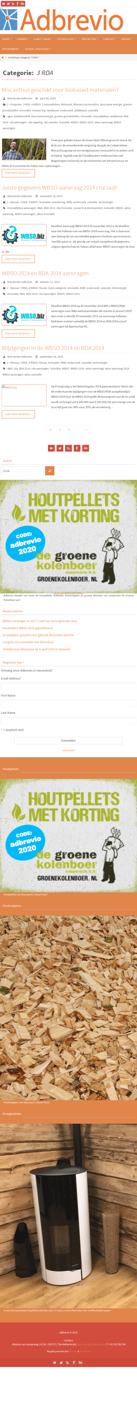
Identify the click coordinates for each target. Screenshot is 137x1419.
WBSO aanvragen (25, 204)
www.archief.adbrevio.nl (91, 1327)
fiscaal (43, 276)
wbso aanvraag (104, 118)
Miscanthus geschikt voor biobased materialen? (60, 89)
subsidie (93, 108)
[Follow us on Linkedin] (22, 4)
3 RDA (26, 103)
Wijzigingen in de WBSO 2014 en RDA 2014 (53, 335)
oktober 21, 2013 (50, 271)
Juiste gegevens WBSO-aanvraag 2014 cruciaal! (59, 181)
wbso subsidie (33, 358)
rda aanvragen (18, 118)
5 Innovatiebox (51, 103)
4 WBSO (36, 103)
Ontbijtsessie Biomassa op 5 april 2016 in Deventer (37, 632)
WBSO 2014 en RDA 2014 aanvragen (45, 263)
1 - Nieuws (13, 195)
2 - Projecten (14, 103)
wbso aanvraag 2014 (117, 353)
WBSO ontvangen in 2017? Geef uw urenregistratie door (40, 604)
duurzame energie (111, 103)
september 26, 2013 (51, 343)
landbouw (53, 108)
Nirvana (73, 1334)
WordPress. (85, 1334)
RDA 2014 (49, 199)
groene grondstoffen (66, 113)
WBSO (74, 118)
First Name (8, 679)
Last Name (8, 696)
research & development (88, 199)
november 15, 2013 (51, 190)
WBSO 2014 (86, 118)
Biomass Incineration (86, 103)
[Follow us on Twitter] (8, 4)
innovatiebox (101, 113)
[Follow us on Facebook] (18, 4)
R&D (40, 199)
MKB (69, 195)
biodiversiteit (22, 113)
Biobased (66, 103)
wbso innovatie (46, 204)
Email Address (11, 661)
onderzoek (66, 108)
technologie (106, 195)
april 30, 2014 (48, 98)
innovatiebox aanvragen (21, 199)
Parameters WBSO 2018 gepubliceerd (28, 611)
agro (10, 113)
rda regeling (35, 118)
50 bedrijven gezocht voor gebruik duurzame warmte (38, 618)
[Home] (2, 57)
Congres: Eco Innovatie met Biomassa (28, 625)
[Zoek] (49, 454)
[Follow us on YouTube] (4, 4)
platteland (80, 108)
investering (38, 108)
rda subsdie (51, 118)
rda (16, 353)
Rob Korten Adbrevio (19, 98)
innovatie (25, 108)
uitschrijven (68, 733)
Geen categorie (57, 276)
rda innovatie (64, 199)
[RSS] (13, 4)
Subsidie (64, 118)
